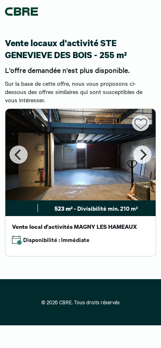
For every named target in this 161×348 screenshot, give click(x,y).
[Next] (142, 155)
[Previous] (18, 155)
